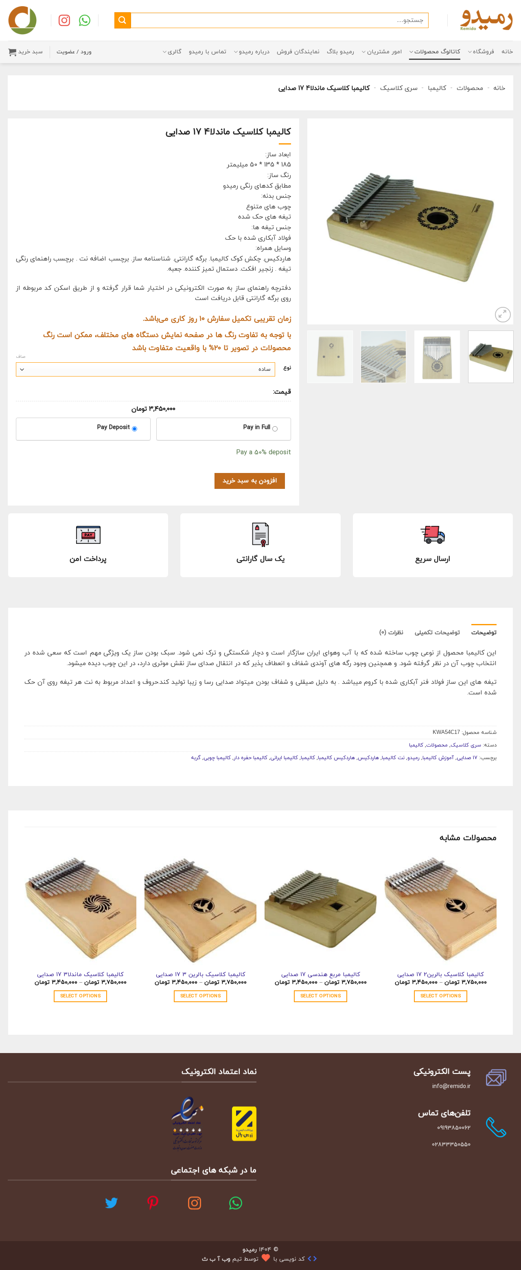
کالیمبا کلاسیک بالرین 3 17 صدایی (200, 975)
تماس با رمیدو (207, 52)
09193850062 (454, 1128)
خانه (507, 52)
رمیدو (413, 758)
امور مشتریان (384, 52)
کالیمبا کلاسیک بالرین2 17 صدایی (440, 975)
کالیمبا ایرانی (284, 758)
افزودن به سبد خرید (250, 480)
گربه (196, 758)
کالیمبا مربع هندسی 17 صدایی (320, 975)
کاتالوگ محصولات (437, 52)
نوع (287, 368)
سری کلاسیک (399, 88)
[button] (25, 52)
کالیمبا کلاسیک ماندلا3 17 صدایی (80, 975)
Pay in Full (256, 427)
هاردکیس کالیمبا (336, 758)
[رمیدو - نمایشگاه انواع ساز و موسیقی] (486, 20)
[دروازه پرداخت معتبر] (244, 1123)
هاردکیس (368, 758)
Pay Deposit (113, 427)
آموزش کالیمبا (438, 758)
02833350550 (451, 1145)
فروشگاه (483, 52)
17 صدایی (467, 758)
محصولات (470, 88)
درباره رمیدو (254, 52)
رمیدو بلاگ (340, 52)
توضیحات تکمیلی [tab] (437, 632)
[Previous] (499, 221)
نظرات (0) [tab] (391, 632)
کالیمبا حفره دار (250, 758)
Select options (440, 996)
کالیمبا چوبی (217, 758)
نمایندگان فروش (298, 52)
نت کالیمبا (393, 758)
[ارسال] (122, 20)
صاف (20, 356)
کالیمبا (437, 88)
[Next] (316, 221)
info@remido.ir (451, 1086)
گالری (175, 52)
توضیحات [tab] (484, 632)
